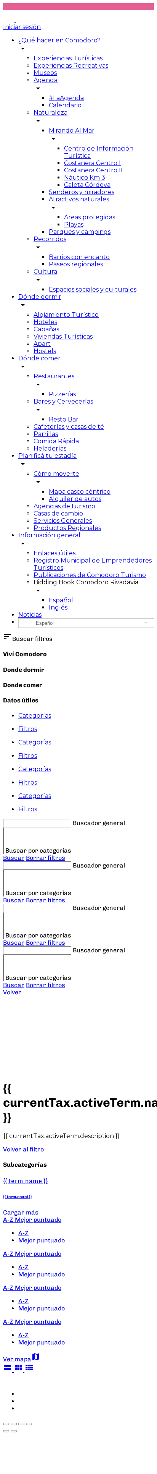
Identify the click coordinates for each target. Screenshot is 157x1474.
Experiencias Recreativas (71, 65)
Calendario (65, 105)
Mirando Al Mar (72, 130)
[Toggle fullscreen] (21, 1424)
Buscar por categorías (38, 850)
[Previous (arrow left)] (6, 1431)
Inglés (58, 607)
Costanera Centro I (92, 163)
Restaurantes (54, 376)
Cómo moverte (56, 473)
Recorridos (50, 239)
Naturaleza (50, 112)
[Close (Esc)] (6, 1424)
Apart (42, 343)
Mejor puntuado (41, 1240)
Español (61, 600)
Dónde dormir (39, 296)
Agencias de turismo (64, 506)
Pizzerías (62, 394)
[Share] (14, 1424)
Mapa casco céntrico (80, 491)
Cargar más (20, 1212)
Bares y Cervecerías (63, 401)
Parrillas (46, 434)
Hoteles (45, 322)
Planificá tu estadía (47, 455)
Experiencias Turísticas (68, 58)
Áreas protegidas (89, 217)
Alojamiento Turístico (66, 314)
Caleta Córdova (87, 184)
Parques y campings (80, 231)
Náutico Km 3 (84, 177)
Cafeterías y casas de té (69, 426)
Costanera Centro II (93, 170)
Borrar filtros (45, 857)
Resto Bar (63, 419)
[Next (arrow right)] (14, 1431)
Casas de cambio (58, 513)
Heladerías (50, 448)
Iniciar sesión (22, 27)
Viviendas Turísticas (63, 336)
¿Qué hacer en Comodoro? (59, 40)
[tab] (86, 715)
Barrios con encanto (79, 257)
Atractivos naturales (79, 199)
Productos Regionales (67, 528)
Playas (73, 224)
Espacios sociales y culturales (92, 289)
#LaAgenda (66, 98)
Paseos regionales (76, 264)
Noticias (30, 614)
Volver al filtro (23, 1149)
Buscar (13, 857)
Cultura (45, 271)
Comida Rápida (56, 441)
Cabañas (46, 329)
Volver (12, 992)
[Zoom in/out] (29, 1424)
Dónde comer (39, 358)
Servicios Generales (63, 520)
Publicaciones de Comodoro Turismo (90, 575)
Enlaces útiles (54, 553)
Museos (45, 72)
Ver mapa (21, 1359)
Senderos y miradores (81, 192)
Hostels (45, 351)
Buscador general (99, 823)
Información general (49, 535)
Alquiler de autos (75, 499)
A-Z (23, 1233)
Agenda (46, 80)
